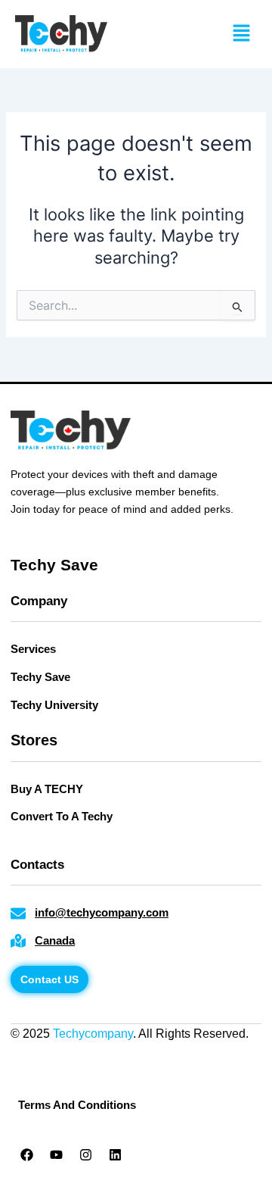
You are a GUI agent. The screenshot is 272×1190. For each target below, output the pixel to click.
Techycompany (93, 1033)
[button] (242, 33)
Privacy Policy (49, 1053)
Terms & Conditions (148, 1053)
